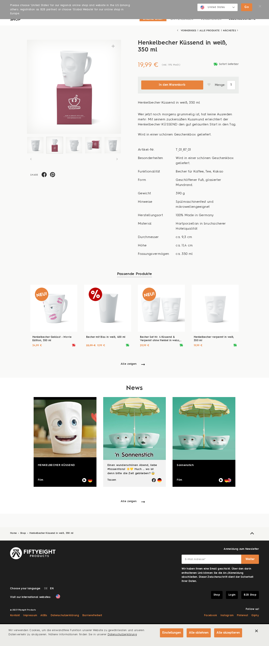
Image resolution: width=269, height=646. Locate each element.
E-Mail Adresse (195, 559)
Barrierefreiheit (92, 615)
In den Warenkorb (172, 84)
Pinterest (242, 615)
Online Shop (153, 19)
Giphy (255, 615)
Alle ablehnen (198, 632)
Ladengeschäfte (242, 19)
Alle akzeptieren (228, 632)
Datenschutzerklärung (65, 615)
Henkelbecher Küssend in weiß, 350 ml (51, 533)
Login (232, 595)
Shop (23, 533)
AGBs (43, 615)
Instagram (227, 615)
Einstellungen (171, 632)
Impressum (30, 615)
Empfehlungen (182, 19)
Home (14, 533)
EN (52, 588)
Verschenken (211, 19)
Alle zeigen (129, 364)
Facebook (210, 615)
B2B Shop (250, 595)
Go (246, 7)
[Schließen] (256, 631)
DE (46, 588)
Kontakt (15, 615)
